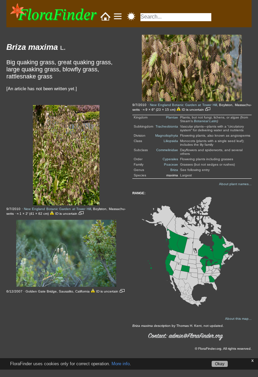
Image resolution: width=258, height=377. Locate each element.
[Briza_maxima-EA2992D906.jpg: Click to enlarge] (192, 68)
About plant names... (235, 184)
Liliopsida (171, 141)
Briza (174, 170)
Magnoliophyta (166, 135)
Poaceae (171, 164)
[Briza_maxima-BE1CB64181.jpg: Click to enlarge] (66, 253)
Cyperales (170, 159)
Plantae (172, 117)
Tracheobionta (167, 126)
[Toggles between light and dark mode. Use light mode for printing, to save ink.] (131, 16)
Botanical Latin (205, 121)
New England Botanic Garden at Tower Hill (57, 209)
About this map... (238, 318)
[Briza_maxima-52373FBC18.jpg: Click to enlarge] (66, 155)
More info (121, 363)
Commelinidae (167, 150)
